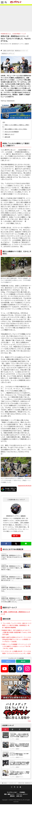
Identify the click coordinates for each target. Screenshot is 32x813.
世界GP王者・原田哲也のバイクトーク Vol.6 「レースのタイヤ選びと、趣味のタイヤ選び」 (11, 567)
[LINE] (26, 543)
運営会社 (12, 796)
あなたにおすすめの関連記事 (11, 131)
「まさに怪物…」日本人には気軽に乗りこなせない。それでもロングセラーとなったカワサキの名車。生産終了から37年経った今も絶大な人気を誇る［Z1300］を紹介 (19, 735)
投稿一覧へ (15, 535)
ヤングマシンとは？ (12, 792)
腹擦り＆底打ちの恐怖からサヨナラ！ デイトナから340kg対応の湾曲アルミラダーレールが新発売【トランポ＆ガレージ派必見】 (16, 639)
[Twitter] (15, 543)
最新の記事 (6, 137)
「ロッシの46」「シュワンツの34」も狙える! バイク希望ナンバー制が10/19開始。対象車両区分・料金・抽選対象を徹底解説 (16, 625)
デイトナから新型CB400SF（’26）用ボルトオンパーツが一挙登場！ (19, 754)
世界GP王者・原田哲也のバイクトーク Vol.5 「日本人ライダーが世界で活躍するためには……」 (11, 578)
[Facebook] (6, 543)
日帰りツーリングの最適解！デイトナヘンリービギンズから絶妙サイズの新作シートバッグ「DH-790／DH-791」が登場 (16, 646)
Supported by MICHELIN (24, 485)
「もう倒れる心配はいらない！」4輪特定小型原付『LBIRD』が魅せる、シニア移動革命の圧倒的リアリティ (19, 773)
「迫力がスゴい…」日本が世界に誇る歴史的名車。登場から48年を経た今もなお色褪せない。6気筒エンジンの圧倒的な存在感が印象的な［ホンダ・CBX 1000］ (19, 745)
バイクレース (12, 783)
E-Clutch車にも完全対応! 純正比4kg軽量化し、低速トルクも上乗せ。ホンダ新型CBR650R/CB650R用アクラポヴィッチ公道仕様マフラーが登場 (19, 763)
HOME (5, 783)
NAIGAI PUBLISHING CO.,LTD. (17, 799)
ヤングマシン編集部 (14, 739)
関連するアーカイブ (8, 134)
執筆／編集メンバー (9, 794)
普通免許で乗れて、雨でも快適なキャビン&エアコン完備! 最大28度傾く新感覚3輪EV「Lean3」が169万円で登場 (16, 632)
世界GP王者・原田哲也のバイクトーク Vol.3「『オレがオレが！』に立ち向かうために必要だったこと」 (11, 599)
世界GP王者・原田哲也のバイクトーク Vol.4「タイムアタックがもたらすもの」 (11, 589)
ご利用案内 (22, 792)
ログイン (8, 661)
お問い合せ (19, 796)
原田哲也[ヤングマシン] (8, 53)
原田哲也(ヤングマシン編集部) (21, 44)
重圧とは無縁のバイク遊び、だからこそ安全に (15, 129)
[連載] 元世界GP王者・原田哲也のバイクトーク (15, 50)
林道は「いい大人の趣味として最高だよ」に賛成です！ (15, 125)
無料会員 (23, 661)
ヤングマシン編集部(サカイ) (16, 757)
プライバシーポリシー (22, 794)
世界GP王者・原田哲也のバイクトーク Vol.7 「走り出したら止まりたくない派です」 (11, 557)
